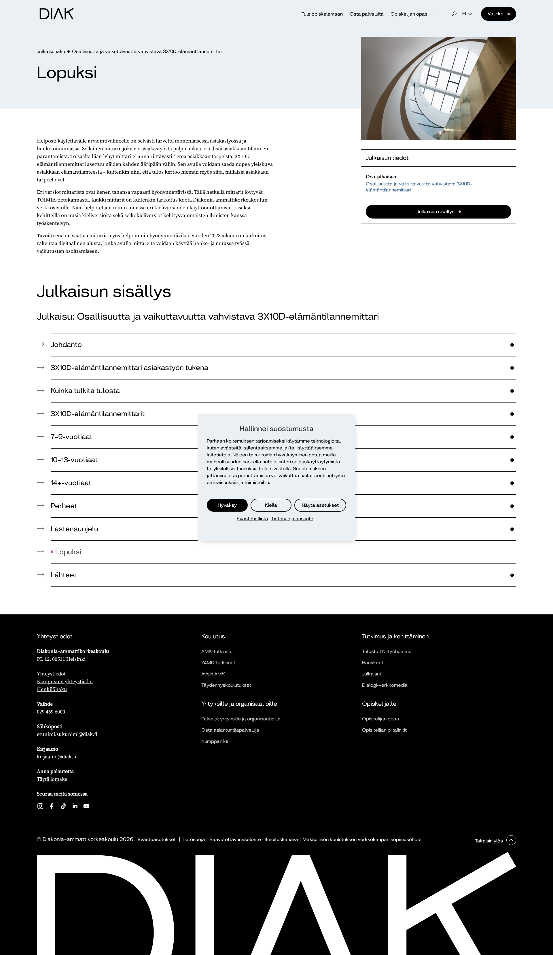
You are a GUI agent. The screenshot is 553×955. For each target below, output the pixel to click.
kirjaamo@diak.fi (56, 756)
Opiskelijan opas (409, 14)
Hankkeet (372, 662)
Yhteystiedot (51, 673)
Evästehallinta (252, 518)
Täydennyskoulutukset (226, 685)
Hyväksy (227, 505)
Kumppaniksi (215, 741)
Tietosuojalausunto (292, 518)
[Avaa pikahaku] (454, 13)
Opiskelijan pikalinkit (384, 730)
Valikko (495, 13)
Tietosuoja (193, 839)
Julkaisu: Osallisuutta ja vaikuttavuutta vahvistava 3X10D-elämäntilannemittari (208, 316)
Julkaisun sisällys (435, 211)
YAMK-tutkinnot (218, 662)
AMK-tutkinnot (217, 651)
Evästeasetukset (157, 839)
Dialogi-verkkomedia (385, 685)
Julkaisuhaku (51, 51)
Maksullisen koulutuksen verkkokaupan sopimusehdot (362, 839)
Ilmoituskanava (281, 839)
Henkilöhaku (52, 689)
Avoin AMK (213, 674)
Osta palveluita (367, 14)
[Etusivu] (57, 14)
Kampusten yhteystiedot (65, 681)
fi (464, 14)
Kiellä (271, 505)
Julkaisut (371, 674)
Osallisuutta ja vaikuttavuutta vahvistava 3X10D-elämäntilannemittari (147, 51)
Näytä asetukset (320, 505)
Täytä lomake (52, 779)
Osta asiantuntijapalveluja (230, 730)
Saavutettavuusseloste (235, 839)
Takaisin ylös (489, 841)
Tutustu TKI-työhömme (387, 651)
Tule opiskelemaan (322, 14)
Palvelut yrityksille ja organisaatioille (241, 719)
